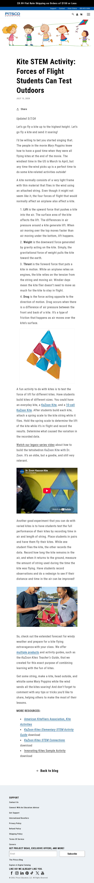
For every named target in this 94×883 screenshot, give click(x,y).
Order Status (72, 8)
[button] (73, 14)
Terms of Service (16, 839)
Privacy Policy (15, 823)
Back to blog (49, 771)
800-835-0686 (85, 8)
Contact (62, 8)
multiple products (28, 652)
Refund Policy (15, 829)
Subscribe (72, 853)
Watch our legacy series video (36, 444)
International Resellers (19, 818)
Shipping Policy (15, 834)
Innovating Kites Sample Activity (45, 750)
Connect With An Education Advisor (24, 807)
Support (53, 8)
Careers (12, 844)
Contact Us (14, 802)
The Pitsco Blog (16, 860)
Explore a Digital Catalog (20, 865)
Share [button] (24, 109)
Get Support (14, 813)
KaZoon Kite (49, 405)
